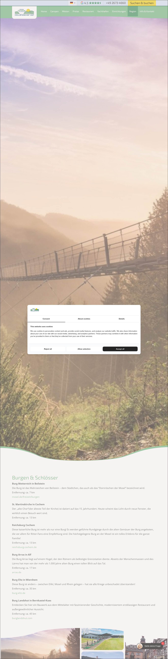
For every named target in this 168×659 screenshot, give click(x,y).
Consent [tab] (46, 319)
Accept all (120, 349)
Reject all (48, 349)
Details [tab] (122, 319)
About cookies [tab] (84, 319)
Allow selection (84, 349)
